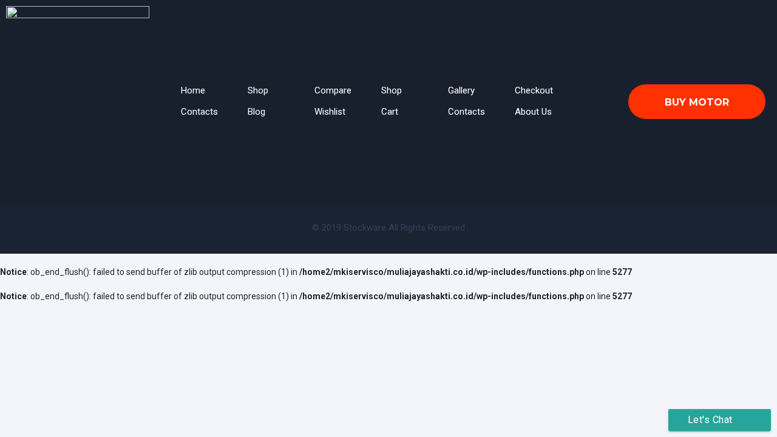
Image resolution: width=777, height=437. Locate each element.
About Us (533, 111)
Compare (332, 90)
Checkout (534, 90)
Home (193, 90)
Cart (389, 111)
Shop (258, 90)
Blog (256, 111)
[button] (696, 101)
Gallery (461, 90)
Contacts (199, 111)
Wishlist (329, 111)
